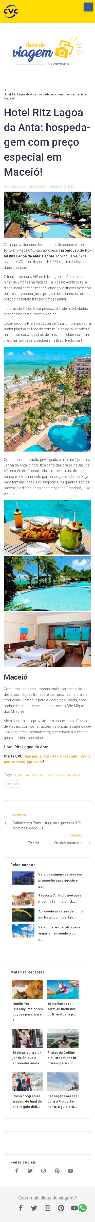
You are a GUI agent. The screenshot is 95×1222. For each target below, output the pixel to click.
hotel (49, 775)
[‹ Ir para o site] (63, 9)
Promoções (39, 186)
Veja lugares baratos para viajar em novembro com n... (59, 933)
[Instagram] (43, 1171)
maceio (60, 775)
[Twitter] (30, 1171)
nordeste (74, 775)
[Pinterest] (57, 1171)
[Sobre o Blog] (83, 9)
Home (8, 90)
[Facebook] (16, 1171)
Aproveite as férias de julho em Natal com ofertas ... (60, 914)
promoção (12, 784)
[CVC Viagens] (12, 11)
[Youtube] (70, 1171)
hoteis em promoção (29, 775)
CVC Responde (16, 186)
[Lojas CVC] (73, 9)
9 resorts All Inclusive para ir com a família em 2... (59, 898)
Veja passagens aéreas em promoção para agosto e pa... (60, 880)
